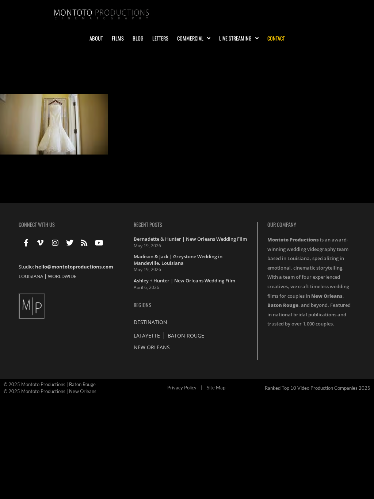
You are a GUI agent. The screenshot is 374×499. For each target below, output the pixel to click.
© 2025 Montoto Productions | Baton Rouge (50, 384)
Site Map (216, 388)
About (96, 38)
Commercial (190, 38)
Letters (160, 38)
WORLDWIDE (62, 276)
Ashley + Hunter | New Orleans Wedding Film (184, 280)
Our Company (281, 224)
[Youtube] (99, 243)
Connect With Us (37, 224)
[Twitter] (69, 243)
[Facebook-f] (26, 243)
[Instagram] (55, 243)
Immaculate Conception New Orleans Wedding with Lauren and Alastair (136, 81)
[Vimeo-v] (40, 243)
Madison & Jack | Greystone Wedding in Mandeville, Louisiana (178, 259)
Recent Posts (148, 224)
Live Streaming (235, 38)
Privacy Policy (181, 388)
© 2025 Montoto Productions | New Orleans (50, 391)
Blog (138, 38)
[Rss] (84, 243)
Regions (142, 305)
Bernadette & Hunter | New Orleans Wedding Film (190, 239)
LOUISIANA (31, 276)
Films (118, 38)
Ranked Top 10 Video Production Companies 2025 (317, 388)
